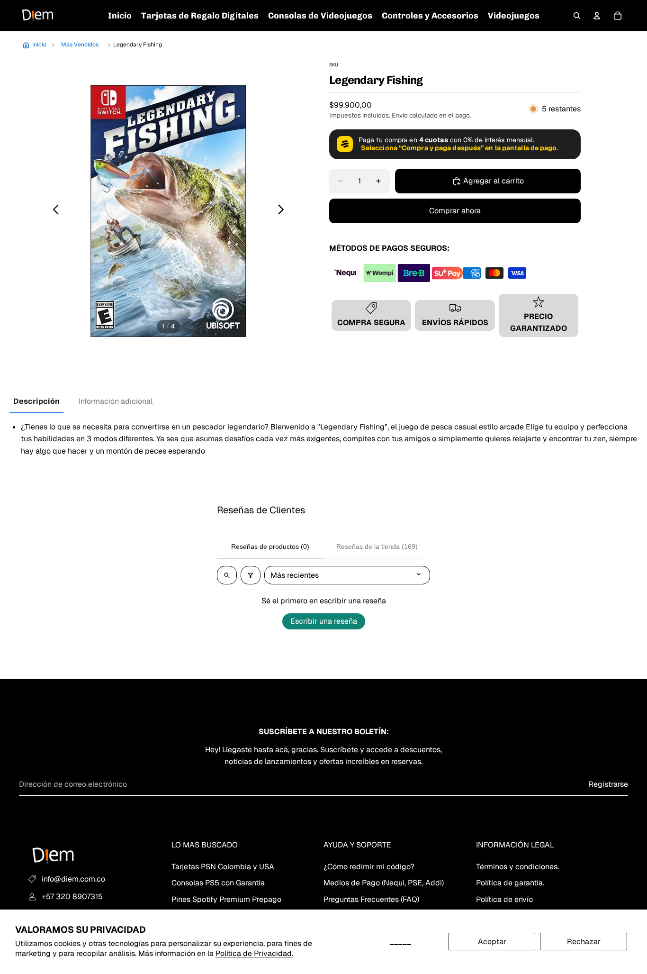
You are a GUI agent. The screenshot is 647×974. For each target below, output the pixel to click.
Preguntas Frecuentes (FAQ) (371, 899)
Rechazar (584, 942)
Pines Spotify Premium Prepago (226, 899)
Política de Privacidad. (254, 953)
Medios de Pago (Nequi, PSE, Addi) (384, 883)
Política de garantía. (510, 883)
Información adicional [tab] (116, 401)
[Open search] (227, 575)
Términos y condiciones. (517, 866)
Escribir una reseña (323, 621)
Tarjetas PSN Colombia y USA (222, 866)
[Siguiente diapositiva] (283, 211)
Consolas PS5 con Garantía (218, 883)
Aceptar (492, 942)
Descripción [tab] (36, 401)
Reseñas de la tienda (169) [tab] (377, 546)
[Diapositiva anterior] (53, 211)
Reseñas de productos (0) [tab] (270, 546)
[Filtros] (251, 575)
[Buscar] (576, 15)
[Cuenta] (596, 15)
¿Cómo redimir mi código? (369, 866)
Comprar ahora (455, 211)
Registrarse (608, 784)
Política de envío (504, 899)
